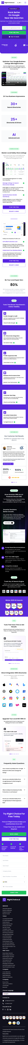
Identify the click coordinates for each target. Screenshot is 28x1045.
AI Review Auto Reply (7, 925)
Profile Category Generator (8, 954)
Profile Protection (6, 922)
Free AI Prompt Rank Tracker (9, 967)
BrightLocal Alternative (7, 977)
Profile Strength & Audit (7, 941)
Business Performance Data (9, 944)
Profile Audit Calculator (8, 958)
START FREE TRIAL (14, 207)
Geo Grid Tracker (6, 927)
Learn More (7, 523)
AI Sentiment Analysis (7, 939)
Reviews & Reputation (7, 910)
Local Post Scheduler (7, 936)
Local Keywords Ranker (8, 918)
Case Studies (5, 985)
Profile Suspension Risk (7, 924)
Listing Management (7, 908)
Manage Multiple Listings (8, 934)
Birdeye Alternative (7, 973)
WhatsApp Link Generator (8, 963)
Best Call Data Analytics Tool (9, 946)
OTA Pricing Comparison (8, 932)
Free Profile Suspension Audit (9, 965)
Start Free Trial (14, 32)
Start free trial (14, 839)
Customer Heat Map (7, 937)
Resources (5, 987)
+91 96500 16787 (8, 1003)
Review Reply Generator (8, 953)
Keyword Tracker (6, 913)
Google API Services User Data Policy (11, 1040)
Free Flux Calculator (7, 961)
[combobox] (21, 2)
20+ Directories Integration (8, 943)
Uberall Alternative (6, 975)
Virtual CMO (5, 948)
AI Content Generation (7, 920)
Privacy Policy (5, 982)
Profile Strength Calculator (8, 956)
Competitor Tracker (7, 929)
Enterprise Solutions (7, 912)
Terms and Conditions (7, 983)
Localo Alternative (6, 972)
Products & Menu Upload (8, 930)
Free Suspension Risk (7, 960)
